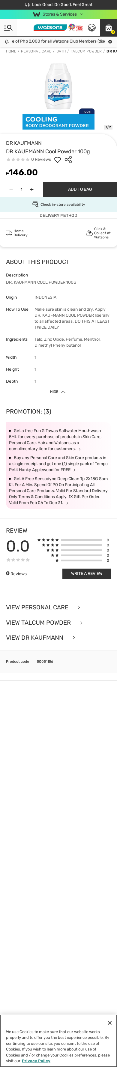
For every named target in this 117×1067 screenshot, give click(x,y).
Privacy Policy (36, 1061)
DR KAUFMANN (24, 143)
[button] (108, 27)
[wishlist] (57, 159)
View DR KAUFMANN (35, 638)
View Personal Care (38, 607)
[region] (58, 1041)
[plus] (31, 190)
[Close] (109, 1023)
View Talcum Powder (39, 623)
